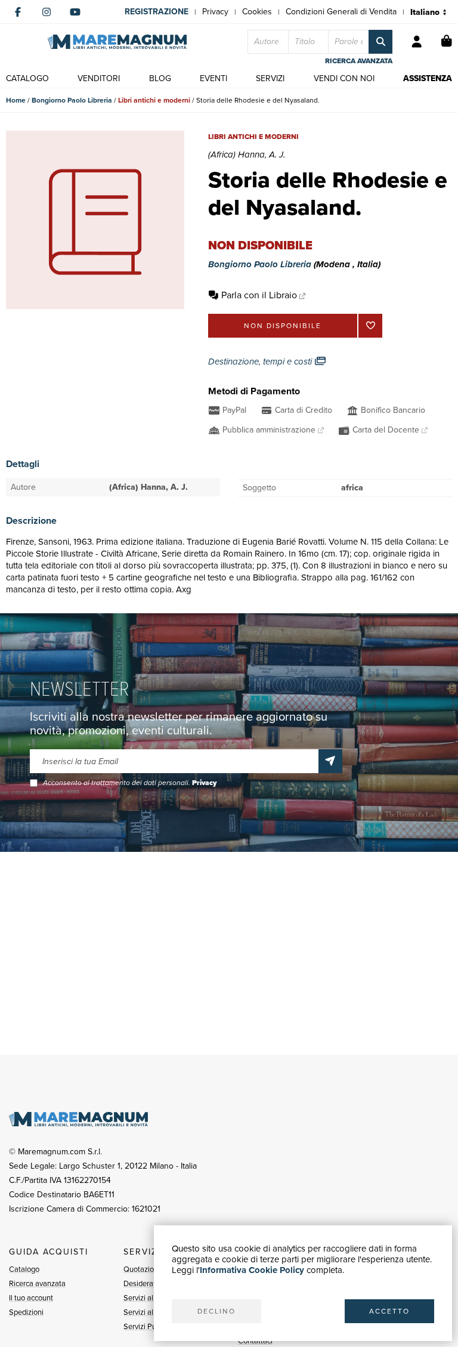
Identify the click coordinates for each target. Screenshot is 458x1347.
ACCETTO (389, 1311)
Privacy (215, 11)
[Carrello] (446, 42)
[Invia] (330, 761)
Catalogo (24, 1269)
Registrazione (156, 11)
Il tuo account (31, 1297)
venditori (99, 78)
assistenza (427, 78)
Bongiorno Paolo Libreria (72, 100)
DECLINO (216, 1311)
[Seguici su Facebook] (18, 12)
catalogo (27, 78)
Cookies (257, 11)
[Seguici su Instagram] (46, 12)
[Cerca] (380, 42)
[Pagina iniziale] (117, 42)
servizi (270, 78)
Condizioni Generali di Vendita (341, 11)
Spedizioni (26, 1312)
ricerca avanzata (358, 60)
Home (16, 100)
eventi (213, 78)
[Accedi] (416, 42)
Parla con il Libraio (259, 295)
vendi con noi (344, 78)
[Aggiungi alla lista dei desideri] (370, 326)
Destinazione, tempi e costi (261, 361)
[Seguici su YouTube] (75, 12)
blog (160, 78)
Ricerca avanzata (37, 1283)
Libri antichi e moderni (154, 100)
